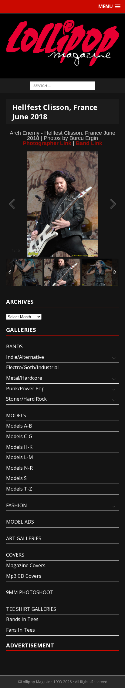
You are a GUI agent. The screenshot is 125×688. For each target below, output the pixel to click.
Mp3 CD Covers (23, 576)
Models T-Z (19, 488)
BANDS (14, 346)
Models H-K (19, 447)
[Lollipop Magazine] (62, 43)
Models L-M (19, 457)
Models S (16, 478)
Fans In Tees (20, 630)
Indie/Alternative (25, 357)
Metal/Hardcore (24, 378)
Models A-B (19, 425)
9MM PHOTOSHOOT (29, 592)
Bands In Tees (22, 619)
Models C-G (19, 436)
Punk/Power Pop (25, 388)
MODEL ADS (20, 521)
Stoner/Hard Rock (26, 398)
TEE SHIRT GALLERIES (31, 609)
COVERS (15, 554)
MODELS (16, 415)
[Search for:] (62, 85)
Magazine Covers (26, 565)
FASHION (16, 505)
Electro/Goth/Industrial (32, 367)
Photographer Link (47, 143)
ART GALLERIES (23, 538)
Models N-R (19, 468)
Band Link (89, 143)
